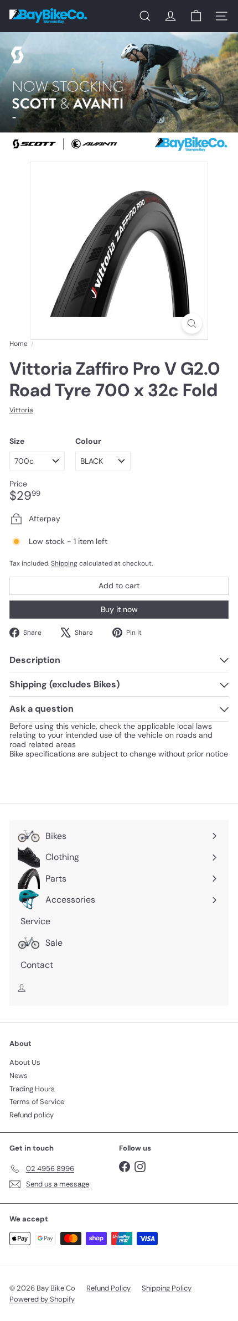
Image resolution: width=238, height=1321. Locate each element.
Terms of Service (36, 1101)
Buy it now (119, 609)
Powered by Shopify (42, 1299)
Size (16, 441)
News (18, 1075)
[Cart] (196, 16)
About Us (24, 1062)
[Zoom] (192, 323)
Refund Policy (108, 1288)
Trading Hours (32, 1089)
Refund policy (31, 1115)
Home (18, 344)
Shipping (64, 563)
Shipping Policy (167, 1288)
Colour (88, 441)
